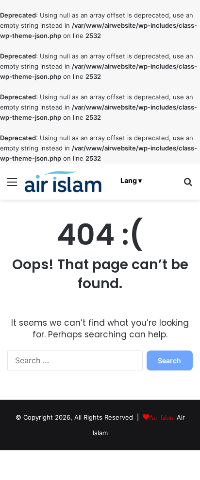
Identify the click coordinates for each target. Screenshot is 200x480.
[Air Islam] (63, 181)
